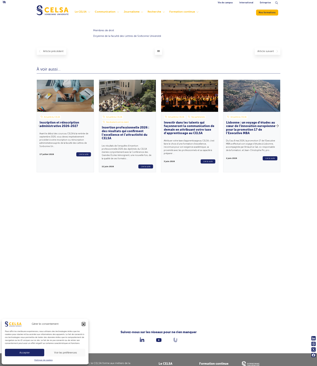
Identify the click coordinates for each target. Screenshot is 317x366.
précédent (53, 51)
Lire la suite (83, 154)
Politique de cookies (43, 360)
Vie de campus (225, 2)
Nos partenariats (198, 117)
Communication (105, 11)
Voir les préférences (65, 352)
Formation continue (182, 11)
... (54, 146)
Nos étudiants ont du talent (117, 122)
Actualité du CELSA (52, 117)
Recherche (154, 11)
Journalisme (132, 11)
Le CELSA (81, 11)
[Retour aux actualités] (158, 51)
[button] (83, 324)
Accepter (24, 352)
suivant (266, 51)
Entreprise (265, 2)
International (246, 2)
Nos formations (267, 12)
